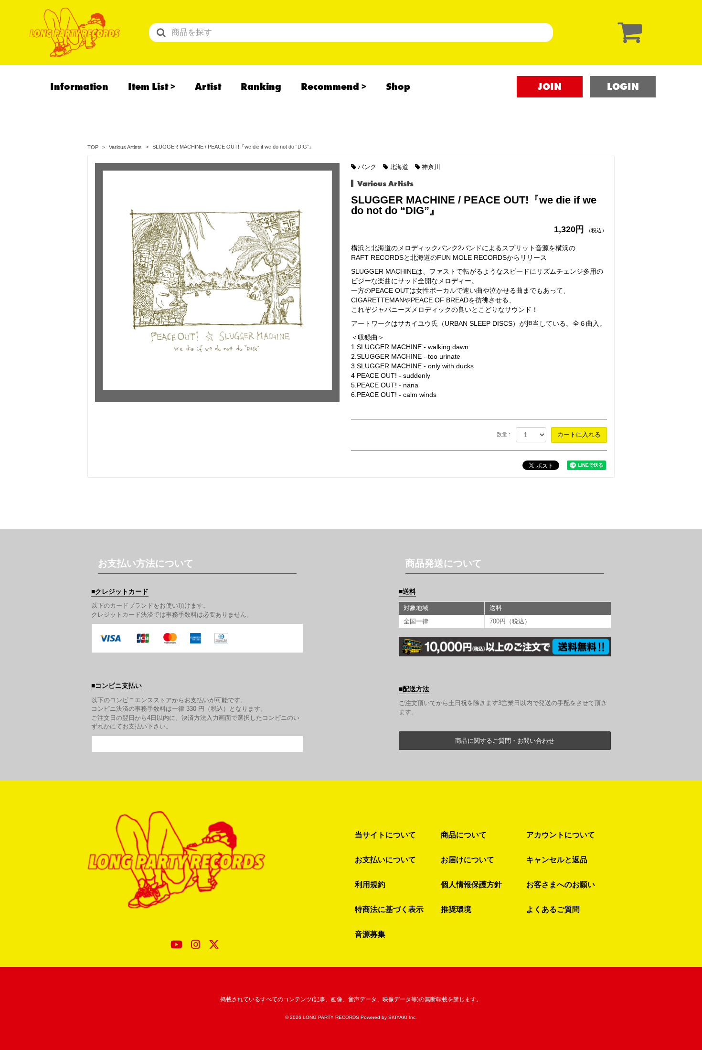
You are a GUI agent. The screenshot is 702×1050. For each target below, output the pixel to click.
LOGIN (623, 86)
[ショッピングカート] (627, 32)
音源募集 (370, 934)
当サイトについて (385, 834)
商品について (464, 834)
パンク (367, 167)
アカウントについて (560, 834)
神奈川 (431, 167)
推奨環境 (456, 909)
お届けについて (467, 859)
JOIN (550, 86)
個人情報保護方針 (471, 884)
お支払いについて (385, 859)
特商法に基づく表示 (389, 909)
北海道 (399, 167)
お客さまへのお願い (560, 884)
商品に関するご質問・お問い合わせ (504, 740)
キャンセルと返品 (556, 859)
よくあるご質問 (553, 909)
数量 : (503, 434)
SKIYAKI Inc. (402, 1017)
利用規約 (370, 884)
